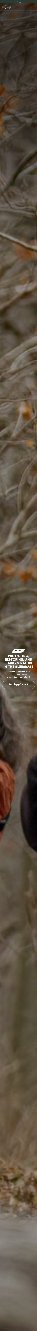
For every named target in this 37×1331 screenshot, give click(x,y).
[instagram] (20, 2)
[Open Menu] (33, 7)
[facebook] (17, 2)
